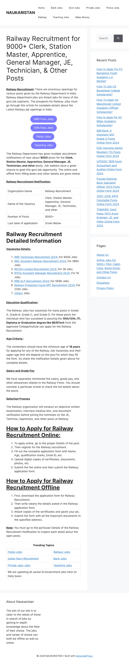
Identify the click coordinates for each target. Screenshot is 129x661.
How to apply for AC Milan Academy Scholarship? (109, 121)
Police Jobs (112, 7)
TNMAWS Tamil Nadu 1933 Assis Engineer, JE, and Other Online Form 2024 (108, 217)
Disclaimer (103, 282)
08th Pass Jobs (43, 119)
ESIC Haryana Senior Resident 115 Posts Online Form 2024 (110, 152)
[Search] (118, 38)
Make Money (82, 17)
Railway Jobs (61, 552)
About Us (103, 254)
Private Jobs (93, 7)
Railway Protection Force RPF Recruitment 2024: (45, 285)
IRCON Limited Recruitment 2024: (36, 269)
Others (18, 293)
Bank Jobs (56, 7)
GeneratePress (84, 655)
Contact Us (104, 277)
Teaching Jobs (61, 17)
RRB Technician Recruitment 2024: (36, 257)
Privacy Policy (105, 288)
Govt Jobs (74, 7)
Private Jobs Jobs (19, 565)
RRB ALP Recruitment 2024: (32, 281)
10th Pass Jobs (43, 127)
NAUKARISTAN (20, 12)
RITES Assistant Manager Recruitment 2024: (42, 273)
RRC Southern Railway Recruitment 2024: (40, 261)
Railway (42, 17)
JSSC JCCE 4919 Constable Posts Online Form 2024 (108, 200)
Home (41, 7)
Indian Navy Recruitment (23, 558)
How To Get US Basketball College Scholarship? (108, 90)
